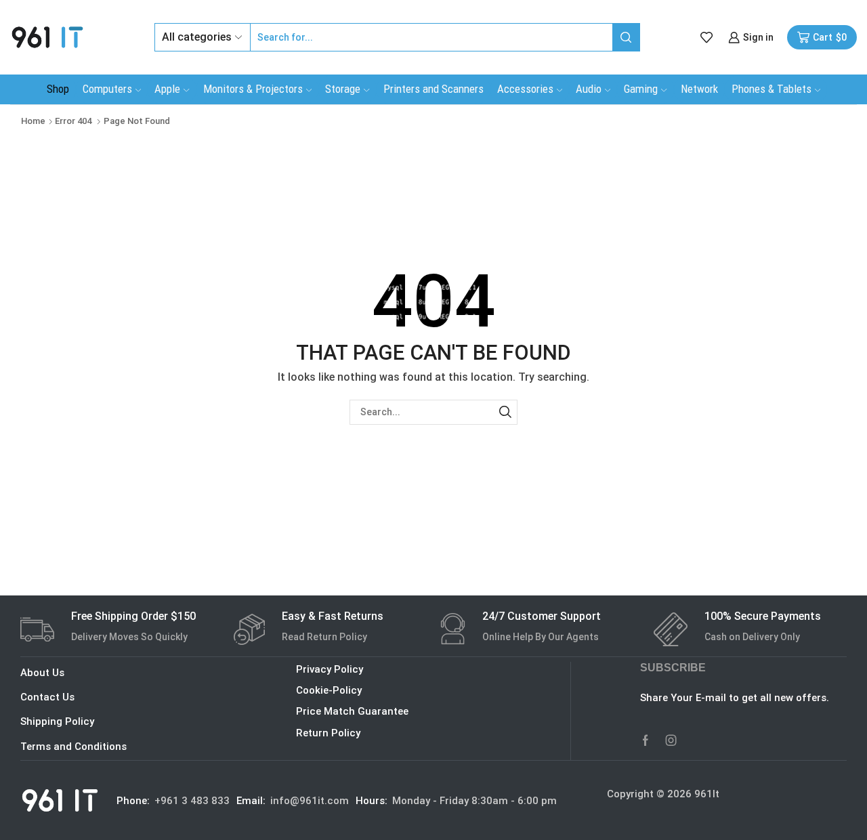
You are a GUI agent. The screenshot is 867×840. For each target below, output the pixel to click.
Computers (107, 89)
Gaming (641, 89)
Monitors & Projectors (253, 89)
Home (33, 121)
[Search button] (625, 37)
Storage (342, 89)
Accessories (525, 89)
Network (699, 89)
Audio (588, 89)
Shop (58, 89)
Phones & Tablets (771, 89)
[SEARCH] (504, 412)
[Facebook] (645, 740)
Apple (167, 89)
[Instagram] (671, 740)
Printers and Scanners (433, 89)
